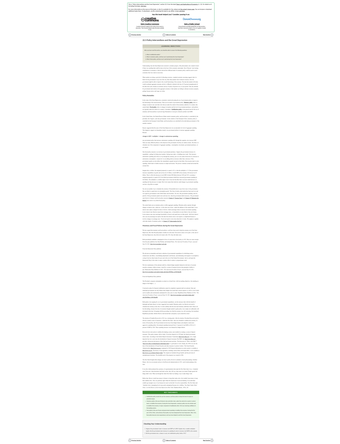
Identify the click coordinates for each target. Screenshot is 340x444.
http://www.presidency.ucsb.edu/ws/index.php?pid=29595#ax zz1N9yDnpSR (162, 272)
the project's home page (187, 9)
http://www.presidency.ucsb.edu (158, 244)
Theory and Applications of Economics (187, 4)
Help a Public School (192, 24)
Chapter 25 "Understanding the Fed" (172, 221)
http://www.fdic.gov (184, 336)
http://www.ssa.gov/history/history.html (153, 353)
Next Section (206, 35)
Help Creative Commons (150, 24)
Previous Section (136, 35)
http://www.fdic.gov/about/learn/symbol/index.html (156, 343)
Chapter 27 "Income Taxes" (176, 198)
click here (143, 6)
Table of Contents (171, 35)
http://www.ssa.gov (156, 348)
